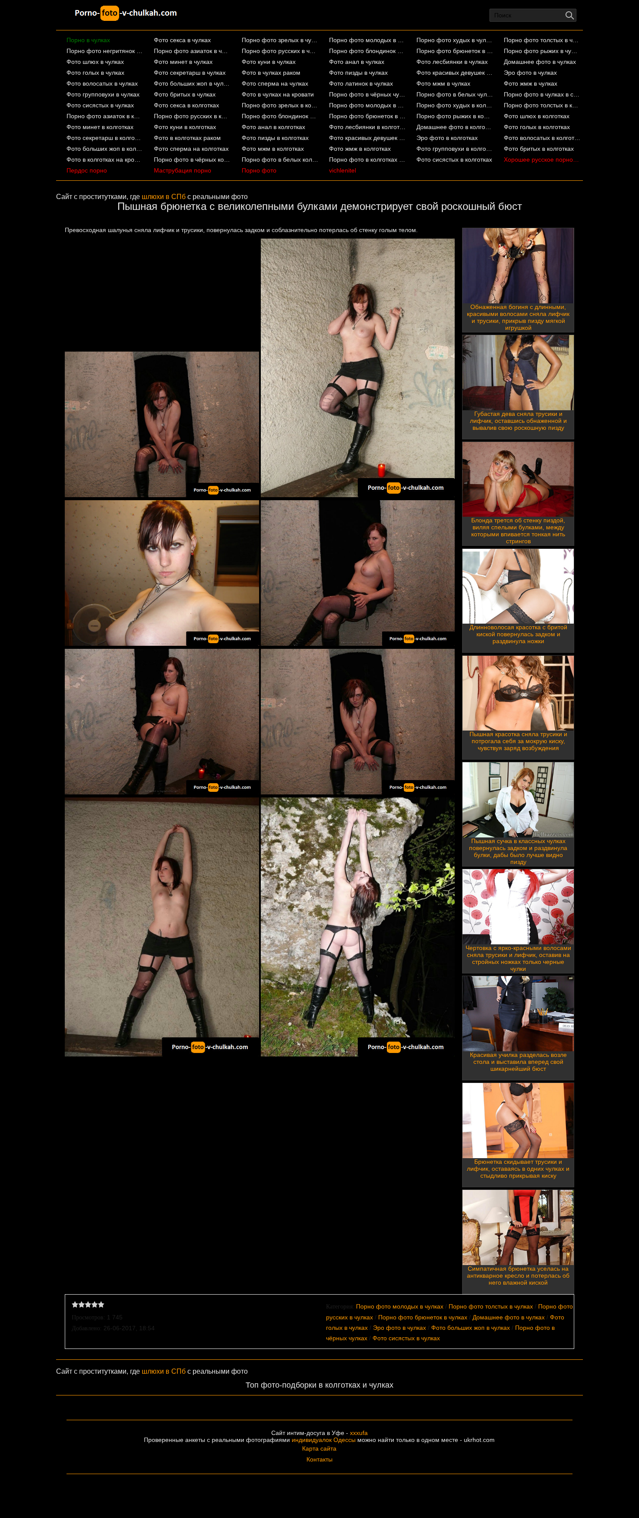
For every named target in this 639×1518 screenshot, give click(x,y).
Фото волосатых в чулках (102, 83)
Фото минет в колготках (100, 126)
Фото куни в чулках (269, 61)
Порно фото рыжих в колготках (454, 116)
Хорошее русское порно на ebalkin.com (542, 159)
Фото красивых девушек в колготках (367, 137)
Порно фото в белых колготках (280, 159)
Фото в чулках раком (271, 72)
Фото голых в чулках (95, 72)
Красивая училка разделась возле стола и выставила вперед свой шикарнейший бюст (518, 1061)
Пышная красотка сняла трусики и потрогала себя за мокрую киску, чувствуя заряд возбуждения (518, 741)
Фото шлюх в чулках (95, 61)
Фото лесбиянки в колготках (367, 126)
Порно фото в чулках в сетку (542, 94)
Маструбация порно (182, 170)
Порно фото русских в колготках (192, 116)
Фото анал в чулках (356, 61)
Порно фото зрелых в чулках (280, 40)
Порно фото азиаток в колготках (105, 116)
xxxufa (359, 1432)
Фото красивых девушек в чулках (454, 72)
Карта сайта (319, 1448)
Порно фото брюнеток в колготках (367, 116)
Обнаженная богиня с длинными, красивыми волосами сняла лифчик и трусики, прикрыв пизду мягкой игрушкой (518, 317)
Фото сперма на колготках (191, 148)
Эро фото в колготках (447, 137)
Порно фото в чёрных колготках (192, 159)
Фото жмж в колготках (360, 148)
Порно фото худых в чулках (454, 40)
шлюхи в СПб (164, 196)
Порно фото (259, 170)
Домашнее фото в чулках (540, 61)
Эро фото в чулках (530, 72)
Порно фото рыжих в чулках (542, 50)
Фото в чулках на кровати (278, 94)
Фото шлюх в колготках (536, 116)
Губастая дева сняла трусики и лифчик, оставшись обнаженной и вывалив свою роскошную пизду (518, 420)
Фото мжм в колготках (273, 148)
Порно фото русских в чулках (280, 50)
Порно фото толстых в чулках (542, 40)
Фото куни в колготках (185, 126)
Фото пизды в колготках (275, 137)
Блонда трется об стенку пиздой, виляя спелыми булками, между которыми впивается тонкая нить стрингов (518, 531)
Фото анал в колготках (273, 126)
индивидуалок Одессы (324, 1439)
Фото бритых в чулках (185, 94)
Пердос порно (87, 170)
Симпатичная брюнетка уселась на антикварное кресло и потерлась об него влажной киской (518, 1275)
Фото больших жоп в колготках (105, 148)
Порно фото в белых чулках (454, 94)
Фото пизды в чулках (358, 72)
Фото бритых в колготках (539, 148)
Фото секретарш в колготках (105, 137)
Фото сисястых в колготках (454, 159)
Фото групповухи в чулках (103, 94)
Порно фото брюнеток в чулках (454, 50)
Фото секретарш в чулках (190, 72)
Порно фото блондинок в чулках (367, 50)
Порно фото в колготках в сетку (367, 159)
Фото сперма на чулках (275, 83)
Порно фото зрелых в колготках (280, 105)
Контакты (319, 1459)
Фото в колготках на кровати (105, 159)
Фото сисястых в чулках (100, 105)
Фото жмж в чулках (530, 83)
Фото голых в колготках (537, 126)
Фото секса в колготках (186, 105)
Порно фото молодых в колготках (367, 105)
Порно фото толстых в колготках (542, 105)
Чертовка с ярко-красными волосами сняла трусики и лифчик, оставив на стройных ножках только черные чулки (518, 958)
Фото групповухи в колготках (454, 148)
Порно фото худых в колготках (454, 105)
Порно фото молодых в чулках (367, 40)
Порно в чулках (88, 40)
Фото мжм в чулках (443, 83)
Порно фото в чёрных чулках (367, 94)
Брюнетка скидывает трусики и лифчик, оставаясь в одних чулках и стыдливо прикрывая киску (518, 1168)
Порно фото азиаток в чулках (192, 50)
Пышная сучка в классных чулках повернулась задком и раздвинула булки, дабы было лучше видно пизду (518, 851)
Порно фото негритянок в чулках (105, 50)
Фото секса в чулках (182, 40)
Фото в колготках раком (187, 137)
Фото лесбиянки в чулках (452, 61)
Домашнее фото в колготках (454, 126)
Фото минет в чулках (183, 61)
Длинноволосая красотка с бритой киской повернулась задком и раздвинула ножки (518, 634)
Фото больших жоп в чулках (192, 83)
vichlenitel (342, 170)
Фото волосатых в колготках (542, 137)
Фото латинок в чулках (361, 83)
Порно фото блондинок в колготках (280, 116)
